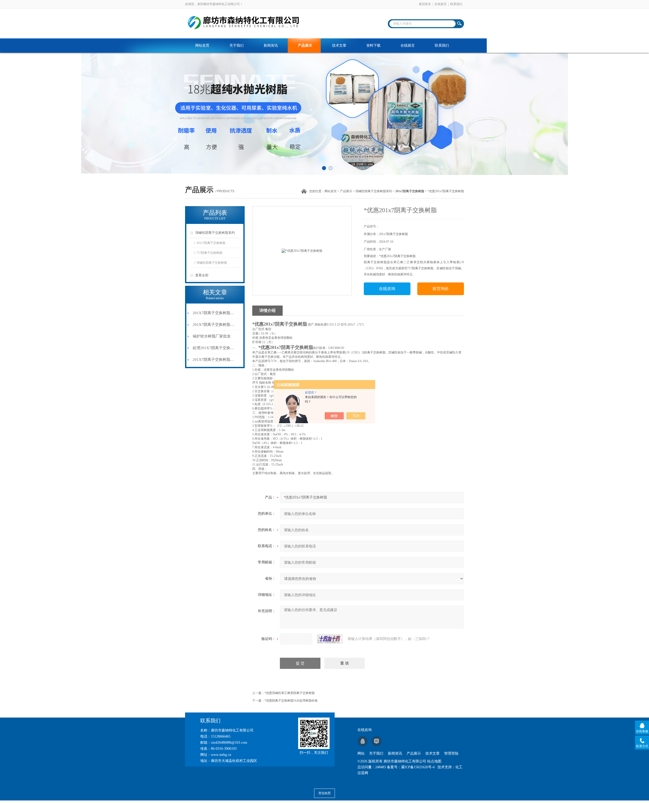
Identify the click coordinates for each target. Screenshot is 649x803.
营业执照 (324, 793)
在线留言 (441, 4)
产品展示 (305, 45)
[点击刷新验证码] (329, 639)
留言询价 (440, 289)
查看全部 (201, 275)
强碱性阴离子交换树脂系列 (373, 191)
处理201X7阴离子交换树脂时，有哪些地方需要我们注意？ (214, 348)
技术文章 (339, 45)
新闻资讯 (271, 45)
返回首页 (425, 4)
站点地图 (434, 761)
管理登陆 (451, 753)
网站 (361, 753)
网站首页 (202, 45)
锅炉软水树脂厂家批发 (212, 336)
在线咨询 (387, 289)
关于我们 (236, 45)
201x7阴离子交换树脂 (210, 243)
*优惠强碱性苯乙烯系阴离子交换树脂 (289, 693)
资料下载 (373, 45)
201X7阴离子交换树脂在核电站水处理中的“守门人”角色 (214, 325)
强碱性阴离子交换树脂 (211, 262)
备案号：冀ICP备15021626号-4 (411, 767)
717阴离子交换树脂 (209, 253)
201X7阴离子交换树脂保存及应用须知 (214, 360)
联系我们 (456, 4)
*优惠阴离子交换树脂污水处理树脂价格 (291, 700)
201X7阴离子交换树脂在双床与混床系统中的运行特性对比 (214, 313)
